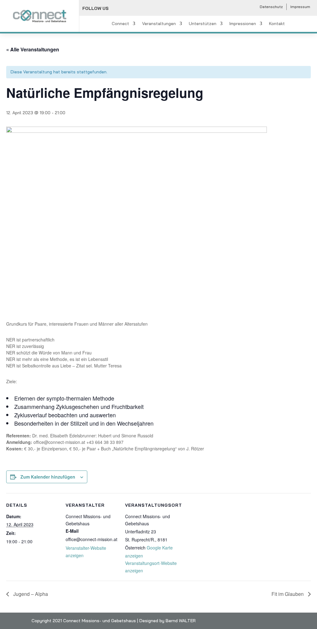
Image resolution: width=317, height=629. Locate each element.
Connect (120, 23)
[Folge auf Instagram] (131, 8)
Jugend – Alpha (30, 593)
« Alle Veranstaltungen (32, 49)
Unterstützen (202, 23)
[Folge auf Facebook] (117, 8)
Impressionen (242, 23)
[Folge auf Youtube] (144, 8)
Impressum (300, 6)
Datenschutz (271, 6)
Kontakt (277, 23)
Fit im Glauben (288, 593)
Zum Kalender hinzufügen (47, 477)
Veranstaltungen (159, 23)
